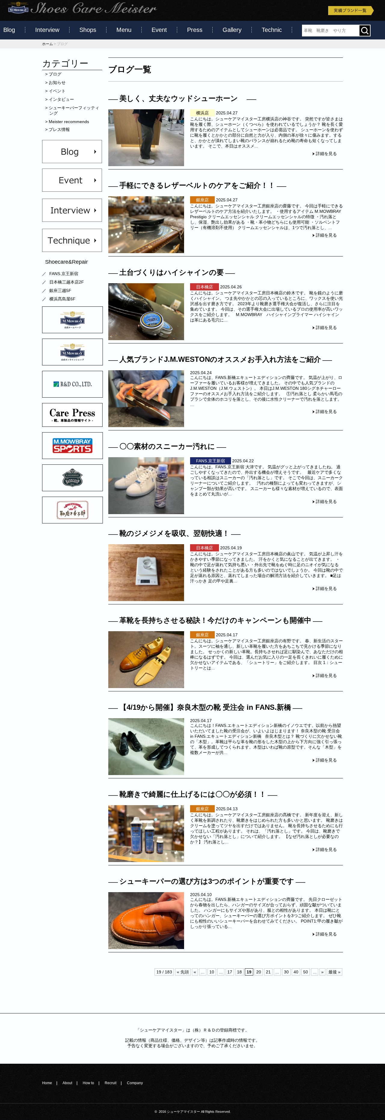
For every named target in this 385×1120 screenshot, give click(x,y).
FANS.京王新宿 (63, 273)
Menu (123, 29)
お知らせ (57, 82)
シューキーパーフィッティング (74, 110)
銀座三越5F (60, 290)
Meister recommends (69, 121)
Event (159, 29)
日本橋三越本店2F (66, 282)
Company (135, 1083)
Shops (87, 29)
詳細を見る (326, 153)
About (67, 1083)
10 (211, 972)
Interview (47, 29)
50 (305, 972)
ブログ (55, 74)
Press (194, 29)
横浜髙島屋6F (62, 298)
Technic (272, 29)
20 (258, 972)
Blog (9, 29)
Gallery (232, 29)
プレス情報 (59, 129)
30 (286, 972)
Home (47, 1083)
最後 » (334, 972)
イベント (57, 90)
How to (88, 1083)
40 (296, 972)
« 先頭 (183, 972)
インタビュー (61, 99)
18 (239, 972)
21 (268, 972)
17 (229, 972)
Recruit (110, 1083)
